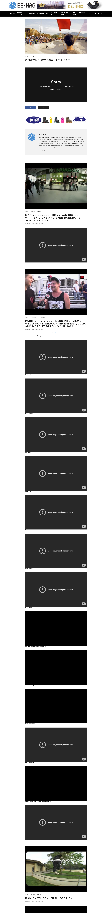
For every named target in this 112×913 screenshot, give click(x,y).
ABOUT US (54, 13)
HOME (12, 13)
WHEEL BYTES (19, 13)
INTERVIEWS (44, 13)
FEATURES (33, 13)
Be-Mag (27, 63)
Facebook (55, 333)
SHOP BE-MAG (65, 13)
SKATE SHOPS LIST (79, 13)
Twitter (48, 333)
